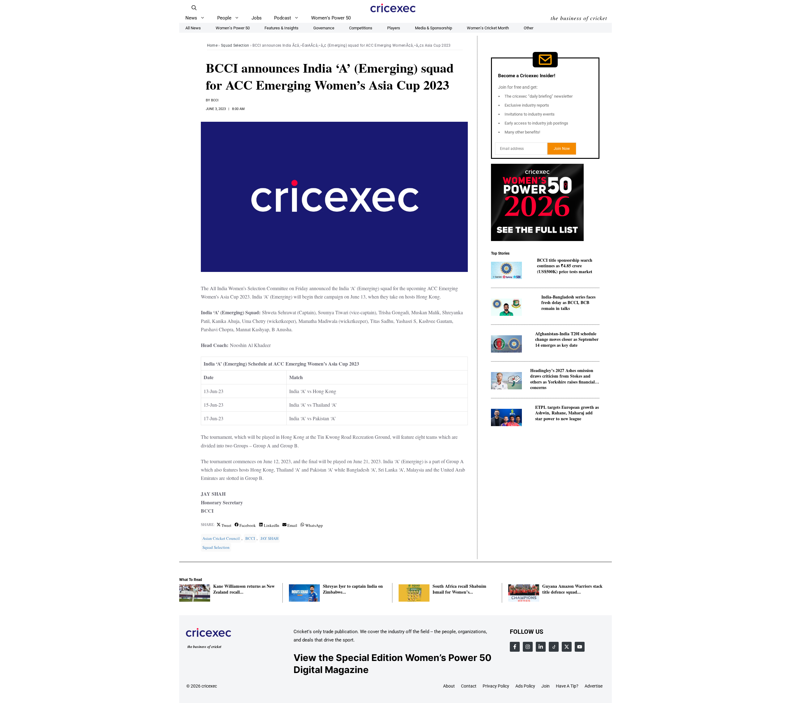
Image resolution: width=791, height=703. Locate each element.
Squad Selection (235, 45)
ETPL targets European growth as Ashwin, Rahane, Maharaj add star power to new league (567, 412)
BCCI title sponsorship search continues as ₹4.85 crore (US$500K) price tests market (564, 265)
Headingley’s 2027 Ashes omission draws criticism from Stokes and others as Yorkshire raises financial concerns (562, 376)
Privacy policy (496, 686)
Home (212, 45)
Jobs (257, 18)
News (191, 18)
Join (545, 686)
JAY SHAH (269, 538)
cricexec (209, 686)
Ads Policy (525, 686)
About (449, 686)
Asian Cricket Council (221, 538)
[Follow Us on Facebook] (515, 647)
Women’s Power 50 (331, 18)
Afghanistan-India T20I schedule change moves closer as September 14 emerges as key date (567, 339)
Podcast (282, 18)
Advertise (594, 686)
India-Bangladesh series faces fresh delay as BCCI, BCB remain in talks (568, 302)
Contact (468, 686)
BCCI (214, 100)
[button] (194, 8)
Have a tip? (567, 686)
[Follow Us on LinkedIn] (541, 647)
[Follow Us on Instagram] (528, 647)
